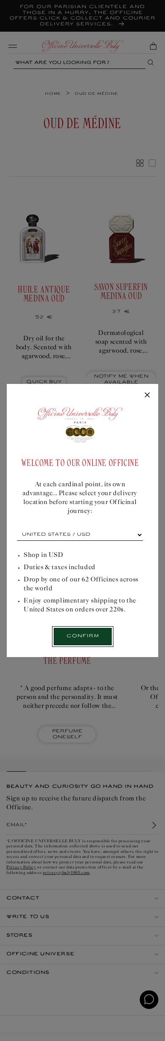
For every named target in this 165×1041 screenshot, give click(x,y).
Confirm (82, 636)
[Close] (147, 395)
